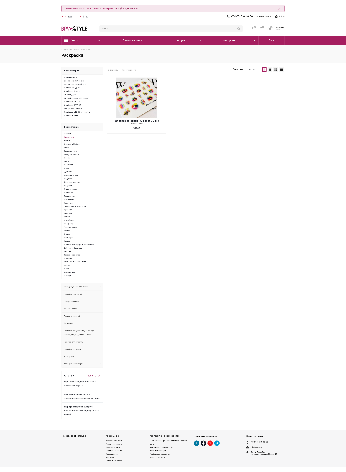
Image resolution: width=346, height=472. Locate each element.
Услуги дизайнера (158, 450)
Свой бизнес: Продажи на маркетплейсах (168, 440)
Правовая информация (73, 436)
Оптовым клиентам (114, 461)
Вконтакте (196, 443)
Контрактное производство (164, 436)
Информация (112, 436)
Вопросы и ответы (158, 457)
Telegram (217, 443)
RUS (63, 16)
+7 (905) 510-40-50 (242, 16)
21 (246, 69)
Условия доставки (114, 440)
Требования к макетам (160, 454)
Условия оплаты (113, 447)
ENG (70, 16)
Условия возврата (114, 444)
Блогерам (110, 457)
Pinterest (210, 443)
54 (250, 69)
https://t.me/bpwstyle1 (126, 8)
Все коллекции (71, 127)
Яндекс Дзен (203, 443)
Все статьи (93, 375)
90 (254, 69)
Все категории (71, 70)
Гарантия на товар (114, 450)
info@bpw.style (257, 447)
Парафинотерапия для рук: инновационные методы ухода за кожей (81, 410)
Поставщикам (112, 454)
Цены (152, 444)
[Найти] (239, 28)
